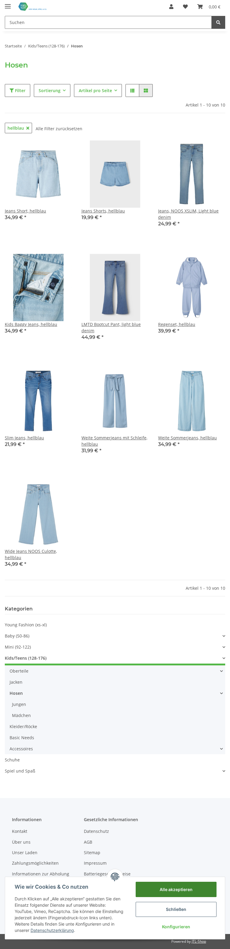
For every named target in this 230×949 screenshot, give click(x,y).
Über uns (21, 842)
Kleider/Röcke (23, 726)
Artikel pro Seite (95, 90)
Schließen (176, 909)
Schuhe (12, 760)
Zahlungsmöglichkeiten (35, 863)
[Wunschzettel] (185, 7)
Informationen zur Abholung (40, 874)
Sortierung (49, 90)
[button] (171, 7)
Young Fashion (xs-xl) (26, 625)
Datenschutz (96, 831)
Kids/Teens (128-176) (25, 658)
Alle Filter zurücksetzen (59, 128)
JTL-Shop (199, 941)
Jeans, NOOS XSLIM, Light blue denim (188, 214)
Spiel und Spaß (20, 771)
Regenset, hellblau (176, 324)
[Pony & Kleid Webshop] (33, 7)
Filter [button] (19, 90)
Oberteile (19, 671)
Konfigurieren (176, 926)
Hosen (16, 693)
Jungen (19, 704)
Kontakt (19, 831)
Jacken (16, 682)
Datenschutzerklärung (52, 930)
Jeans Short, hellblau (25, 211)
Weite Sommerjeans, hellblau (187, 438)
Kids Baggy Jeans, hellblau (31, 324)
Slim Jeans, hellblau (24, 438)
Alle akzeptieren (176, 889)
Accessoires (21, 749)
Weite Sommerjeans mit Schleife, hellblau (114, 441)
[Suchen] (218, 22)
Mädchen (21, 715)
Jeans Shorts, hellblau (103, 211)
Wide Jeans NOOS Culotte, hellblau (31, 554)
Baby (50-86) (17, 636)
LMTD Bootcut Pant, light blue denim (111, 327)
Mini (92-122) (18, 647)
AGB (88, 842)
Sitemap (92, 852)
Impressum (95, 863)
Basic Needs (22, 737)
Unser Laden (24, 852)
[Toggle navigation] (8, 4)
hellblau (15, 128)
